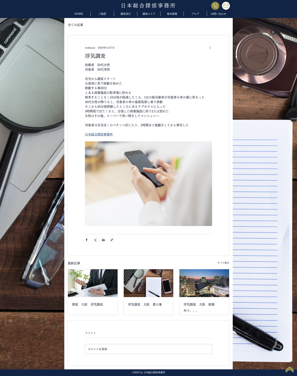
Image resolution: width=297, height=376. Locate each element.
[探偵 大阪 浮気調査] (93, 283)
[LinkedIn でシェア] (103, 239)
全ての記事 (75, 24)
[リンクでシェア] (111, 239)
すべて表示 (223, 263)
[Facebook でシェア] (86, 239)
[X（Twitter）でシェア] (95, 239)
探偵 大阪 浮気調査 (87, 304)
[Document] (215, 6)
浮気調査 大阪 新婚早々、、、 (199, 307)
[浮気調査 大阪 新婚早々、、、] (204, 283)
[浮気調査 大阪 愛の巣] (148, 283)
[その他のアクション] (210, 48)
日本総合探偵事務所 (148, 5)
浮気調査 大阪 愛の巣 (145, 304)
